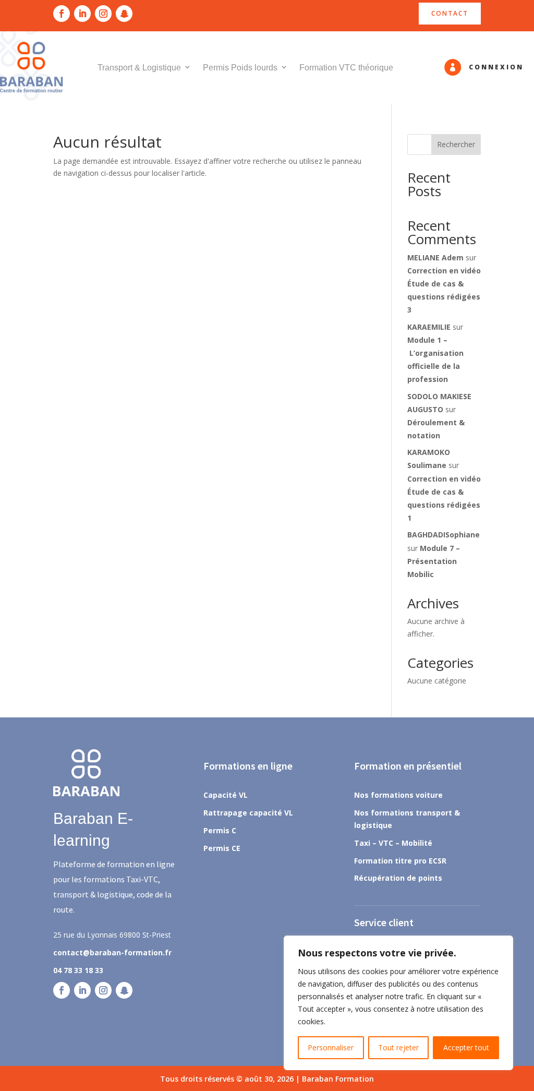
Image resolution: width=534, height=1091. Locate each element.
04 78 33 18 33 (78, 970)
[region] (398, 1003)
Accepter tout (466, 1047)
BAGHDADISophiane (443, 534)
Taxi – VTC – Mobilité (393, 843)
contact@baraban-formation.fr (112, 952)
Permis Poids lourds (240, 67)
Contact (449, 13)
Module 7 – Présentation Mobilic (433, 561)
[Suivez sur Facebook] (61, 13)
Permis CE (221, 848)
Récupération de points (398, 878)
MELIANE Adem (435, 257)
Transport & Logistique (139, 67)
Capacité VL (225, 795)
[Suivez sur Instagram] (103, 13)
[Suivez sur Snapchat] (124, 13)
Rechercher (456, 144)
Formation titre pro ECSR (400, 861)
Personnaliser (331, 1047)
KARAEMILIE (429, 327)
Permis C (219, 830)
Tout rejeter (398, 1047)
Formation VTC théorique (346, 67)
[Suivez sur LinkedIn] (82, 13)
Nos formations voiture (398, 795)
